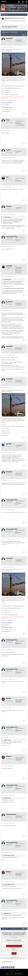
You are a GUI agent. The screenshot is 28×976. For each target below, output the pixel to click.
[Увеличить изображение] (13, 64)
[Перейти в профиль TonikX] (3, 150)
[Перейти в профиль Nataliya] (3, 444)
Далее (23, 34)
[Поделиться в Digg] (8, 967)
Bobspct (8, 698)
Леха (7, 120)
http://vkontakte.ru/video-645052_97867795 (15, 288)
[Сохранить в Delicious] (10, 967)
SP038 (18, 971)
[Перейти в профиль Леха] (3, 120)
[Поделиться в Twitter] (1, 967)
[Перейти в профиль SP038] (3, 19)
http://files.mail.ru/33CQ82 (7, 102)
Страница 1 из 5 (14, 34)
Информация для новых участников (15, 18)
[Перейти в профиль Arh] (3, 178)
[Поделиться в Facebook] (3, 967)
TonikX (8, 150)
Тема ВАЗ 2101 (12, 971)
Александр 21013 (11, 236)
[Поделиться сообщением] (25, 47)
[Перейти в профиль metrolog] (3, 266)
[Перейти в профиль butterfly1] (3, 39)
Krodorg (8, 206)
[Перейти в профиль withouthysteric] (3, 815)
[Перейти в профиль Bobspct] (3, 699)
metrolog (9, 266)
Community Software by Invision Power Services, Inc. (14, 974)
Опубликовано (8, 47)
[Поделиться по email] (12, 967)
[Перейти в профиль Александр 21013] (3, 237)
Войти (14, 953)
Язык (7, 973)
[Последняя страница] (26, 35)
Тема (11, 973)
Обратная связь (18, 973)
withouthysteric (11, 814)
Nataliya (9, 444)
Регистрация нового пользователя (14, 946)
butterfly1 (9, 27)
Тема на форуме (19, 269)
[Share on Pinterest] (14, 967)
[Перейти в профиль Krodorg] (3, 207)
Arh (7, 177)
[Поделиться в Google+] (6, 967)
